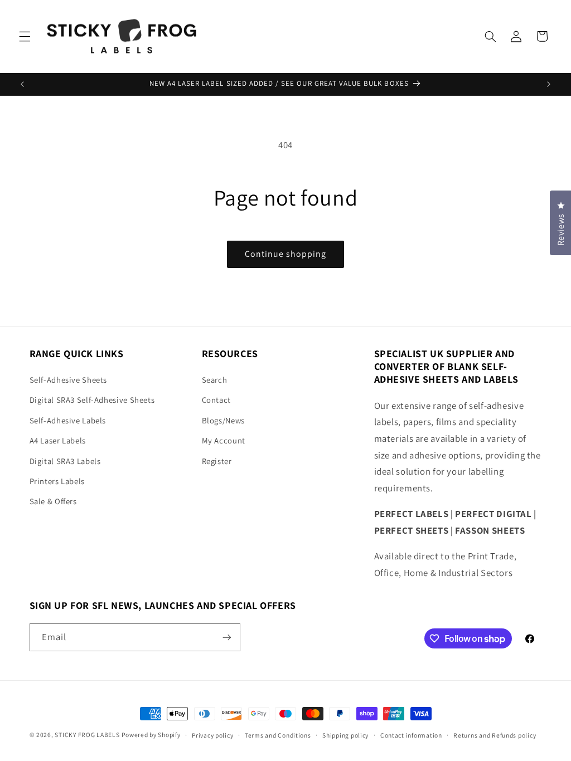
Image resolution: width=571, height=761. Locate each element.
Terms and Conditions (278, 735)
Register (217, 461)
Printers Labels (57, 481)
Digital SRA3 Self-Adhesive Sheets (92, 399)
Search (215, 379)
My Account (223, 440)
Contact (216, 399)
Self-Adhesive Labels (68, 420)
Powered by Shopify (151, 734)
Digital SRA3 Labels (65, 461)
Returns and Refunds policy (494, 735)
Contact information (411, 735)
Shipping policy (345, 735)
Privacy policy (212, 735)
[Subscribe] (226, 637)
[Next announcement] (548, 84)
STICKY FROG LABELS (87, 734)
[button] (24, 36)
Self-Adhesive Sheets (69, 379)
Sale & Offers (53, 501)
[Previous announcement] (22, 84)
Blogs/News (223, 420)
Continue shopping (286, 254)
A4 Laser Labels (58, 440)
